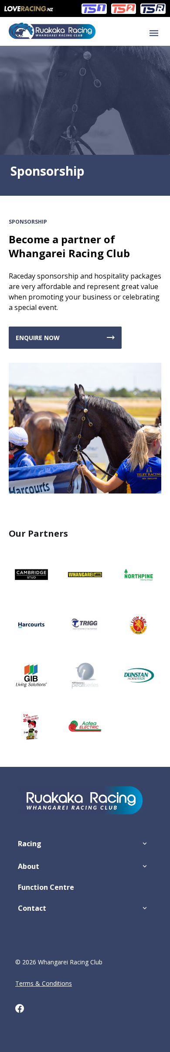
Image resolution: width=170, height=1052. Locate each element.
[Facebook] (24, 1010)
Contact (32, 908)
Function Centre (46, 887)
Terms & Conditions (43, 983)
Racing (29, 843)
